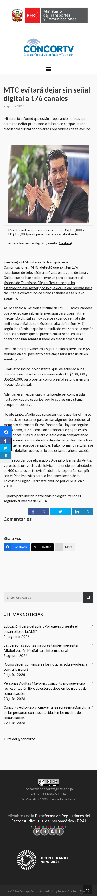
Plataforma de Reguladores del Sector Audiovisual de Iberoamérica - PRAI (50, 818)
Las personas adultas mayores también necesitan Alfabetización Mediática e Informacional (41, 647)
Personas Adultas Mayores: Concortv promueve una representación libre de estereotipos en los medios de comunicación (45, 688)
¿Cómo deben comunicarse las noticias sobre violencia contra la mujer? (45, 666)
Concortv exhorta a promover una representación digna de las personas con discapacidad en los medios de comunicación (47, 712)
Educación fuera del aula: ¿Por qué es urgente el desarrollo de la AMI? (41, 628)
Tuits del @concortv (19, 739)
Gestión (65, 243)
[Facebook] (6, 432)
